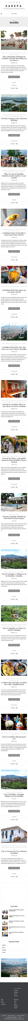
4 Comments (14, 873)
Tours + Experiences (12, 116)
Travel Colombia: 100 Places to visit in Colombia (14, 629)
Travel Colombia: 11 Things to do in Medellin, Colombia (14, 575)
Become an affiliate (21, 1015)
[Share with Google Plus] (14, 88)
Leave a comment (14, 140)
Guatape (17, 114)
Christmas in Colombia (12, 624)
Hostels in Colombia (22, 170)
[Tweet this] (13, 88)
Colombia (4, 114)
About (2, 1001)
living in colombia (4, 847)
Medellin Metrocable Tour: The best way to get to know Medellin (14, 348)
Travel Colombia (15, 54)
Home (2, 999)
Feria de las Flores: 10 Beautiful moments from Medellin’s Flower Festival (14, 460)
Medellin (7, 116)
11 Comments (14, 816)
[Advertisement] (14, 893)
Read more (14, 975)
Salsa (25, 733)
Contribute (3, 1004)
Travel (11, 54)
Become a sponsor (11, 1015)
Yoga (15, 734)
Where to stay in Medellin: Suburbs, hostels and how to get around (14, 176)
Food (12, 229)
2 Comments (14, 199)
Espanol (15, 1007)
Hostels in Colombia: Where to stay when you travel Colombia (14, 405)
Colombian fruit (14, 286)
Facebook (4, 945)
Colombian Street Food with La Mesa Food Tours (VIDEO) (14, 234)
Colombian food (5, 229)
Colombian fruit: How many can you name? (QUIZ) (14, 291)
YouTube (3, 952)
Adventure (3, 624)
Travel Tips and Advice (21, 402)
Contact (2, 1002)
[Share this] (11, 88)
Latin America (7, 626)
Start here (4, 1015)
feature (13, 114)
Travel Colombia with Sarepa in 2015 (14, 738)
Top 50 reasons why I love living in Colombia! (14, 852)
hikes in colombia (22, 114)
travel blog (18, 230)
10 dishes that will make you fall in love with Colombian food (14, 683)
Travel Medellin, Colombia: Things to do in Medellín (14, 795)
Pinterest (16, 995)
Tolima (15, 626)
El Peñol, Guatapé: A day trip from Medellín (14, 119)
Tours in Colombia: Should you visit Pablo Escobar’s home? (14, 517)
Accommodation (5, 170)
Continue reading (14, 76)
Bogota (8, 400)
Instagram (4, 949)
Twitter (3, 947)
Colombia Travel (9, 114)
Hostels (25, 400)
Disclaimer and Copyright (12, 1017)
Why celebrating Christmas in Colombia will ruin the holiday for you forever (14, 58)
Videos (15, 1004)
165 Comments (14, 85)
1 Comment (14, 596)
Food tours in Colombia (17, 229)
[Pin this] (16, 88)
